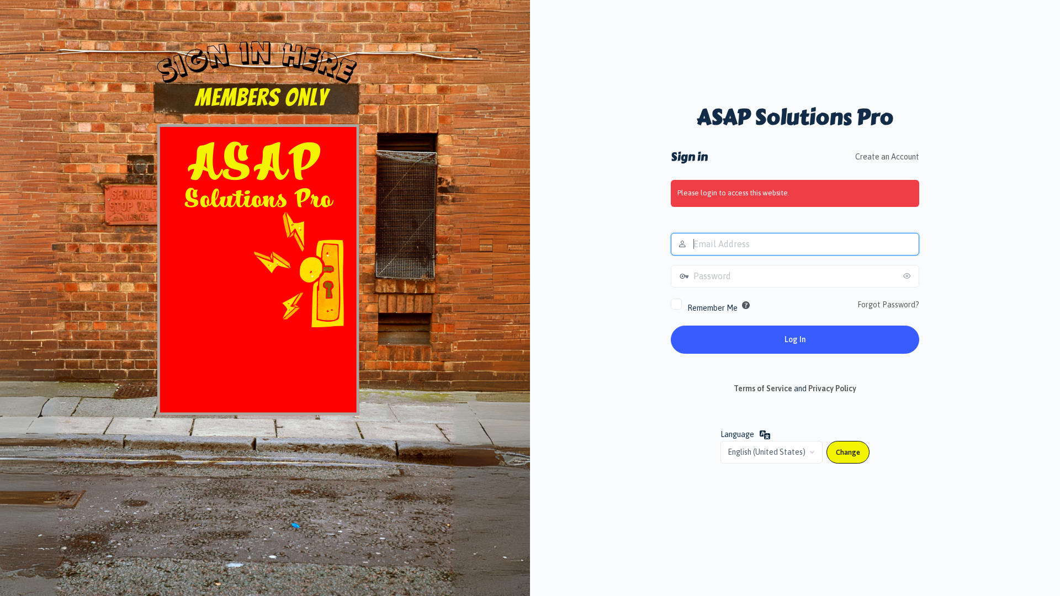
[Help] (745, 305)
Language (737, 434)
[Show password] (908, 276)
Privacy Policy (832, 388)
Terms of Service (763, 388)
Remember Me (712, 308)
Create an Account (887, 156)
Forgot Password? (888, 304)
